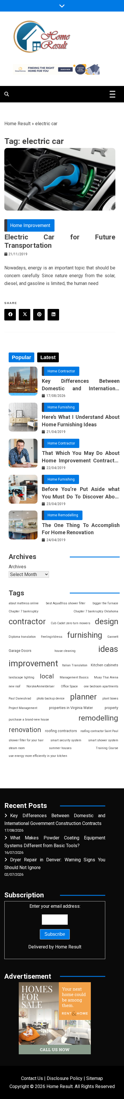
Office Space (69, 686)
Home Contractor (61, 371)
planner (83, 697)
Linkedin (53, 314)
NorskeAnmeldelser (41, 686)
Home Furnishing (61, 407)
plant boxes (110, 698)
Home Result (17, 123)
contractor (27, 621)
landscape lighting (21, 677)
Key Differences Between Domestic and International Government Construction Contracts (81, 385)
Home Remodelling (63, 515)
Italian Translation (74, 665)
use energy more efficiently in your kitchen (38, 756)
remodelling (98, 718)
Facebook (10, 314)
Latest (48, 357)
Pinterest (39, 314)
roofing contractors (61, 731)
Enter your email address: (54, 926)
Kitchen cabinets (104, 665)
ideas (108, 649)
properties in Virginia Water (71, 708)
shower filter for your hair (26, 740)
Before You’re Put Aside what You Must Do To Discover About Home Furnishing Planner (81, 493)
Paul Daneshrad (20, 698)
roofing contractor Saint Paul (99, 731)
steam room (17, 748)
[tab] (21, 357)
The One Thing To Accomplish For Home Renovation (81, 528)
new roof (14, 686)
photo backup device (51, 698)
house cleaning (65, 651)
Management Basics (74, 677)
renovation (25, 730)
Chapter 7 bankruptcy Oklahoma (96, 611)
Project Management (23, 708)
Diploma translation (22, 637)
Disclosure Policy (64, 1078)
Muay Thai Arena (106, 677)
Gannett (112, 637)
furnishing (84, 635)
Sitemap (94, 1078)
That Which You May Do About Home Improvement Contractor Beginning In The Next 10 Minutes (81, 457)
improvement (33, 663)
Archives (17, 566)
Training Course (107, 748)
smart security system (65, 740)
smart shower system (103, 740)
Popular (21, 357)
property (111, 708)
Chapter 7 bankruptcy (23, 611)
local (47, 676)
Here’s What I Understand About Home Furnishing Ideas (81, 420)
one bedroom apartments (101, 686)
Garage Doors (20, 650)
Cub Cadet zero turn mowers (70, 623)
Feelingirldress (51, 637)
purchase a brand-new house (29, 719)
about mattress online (24, 603)
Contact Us (32, 1078)
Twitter (24, 314)
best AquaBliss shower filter (65, 603)
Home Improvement (30, 225)
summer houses (60, 748)
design (106, 621)
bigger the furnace (105, 603)
